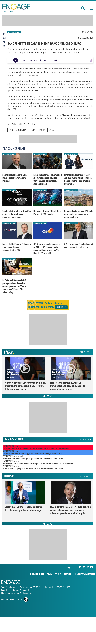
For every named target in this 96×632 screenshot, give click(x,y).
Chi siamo (34, 574)
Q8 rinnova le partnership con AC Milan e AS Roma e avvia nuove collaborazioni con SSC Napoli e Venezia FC (47, 249)
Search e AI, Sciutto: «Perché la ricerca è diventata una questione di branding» (24, 508)
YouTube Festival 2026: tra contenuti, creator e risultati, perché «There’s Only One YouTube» (36, 448)
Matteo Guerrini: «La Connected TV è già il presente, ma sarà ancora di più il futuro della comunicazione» (25, 386)
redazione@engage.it (20, 590)
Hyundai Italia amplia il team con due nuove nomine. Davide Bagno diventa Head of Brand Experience (78, 179)
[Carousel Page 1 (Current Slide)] (45, 396)
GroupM (42, 129)
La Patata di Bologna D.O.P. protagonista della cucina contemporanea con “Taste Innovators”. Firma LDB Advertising (14, 286)
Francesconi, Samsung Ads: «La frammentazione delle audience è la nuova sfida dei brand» (67, 386)
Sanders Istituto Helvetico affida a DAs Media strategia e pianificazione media (16, 214)
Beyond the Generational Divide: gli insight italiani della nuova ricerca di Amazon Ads (33, 458)
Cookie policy (46, 574)
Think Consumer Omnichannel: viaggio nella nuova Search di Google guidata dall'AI (32, 453)
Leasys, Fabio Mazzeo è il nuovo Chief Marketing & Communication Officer (16, 247)
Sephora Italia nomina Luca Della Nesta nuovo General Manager (14, 177)
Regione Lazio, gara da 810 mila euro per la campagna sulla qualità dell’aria (78, 214)
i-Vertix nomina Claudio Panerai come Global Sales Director (78, 246)
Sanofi (52, 129)
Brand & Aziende (14, 32)
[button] (92, 8)
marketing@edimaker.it (21, 593)
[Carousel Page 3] (51, 396)
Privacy (58, 574)
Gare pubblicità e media (22, 129)
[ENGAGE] (16, 7)
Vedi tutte (84, 476)
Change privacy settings (85, 574)
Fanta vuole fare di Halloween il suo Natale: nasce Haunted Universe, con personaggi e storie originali (48, 179)
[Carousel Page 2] (48, 396)
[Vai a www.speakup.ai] (91, 60)
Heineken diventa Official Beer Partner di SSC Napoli (47, 212)
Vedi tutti (84, 352)
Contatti (68, 574)
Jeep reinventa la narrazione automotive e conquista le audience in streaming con (38, 463)
